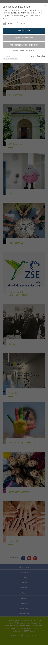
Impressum (32, 56)
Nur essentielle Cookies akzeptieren (24, 45)
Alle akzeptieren (24, 30)
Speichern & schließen (24, 38)
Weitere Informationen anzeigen (24, 50)
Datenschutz (41, 56)
